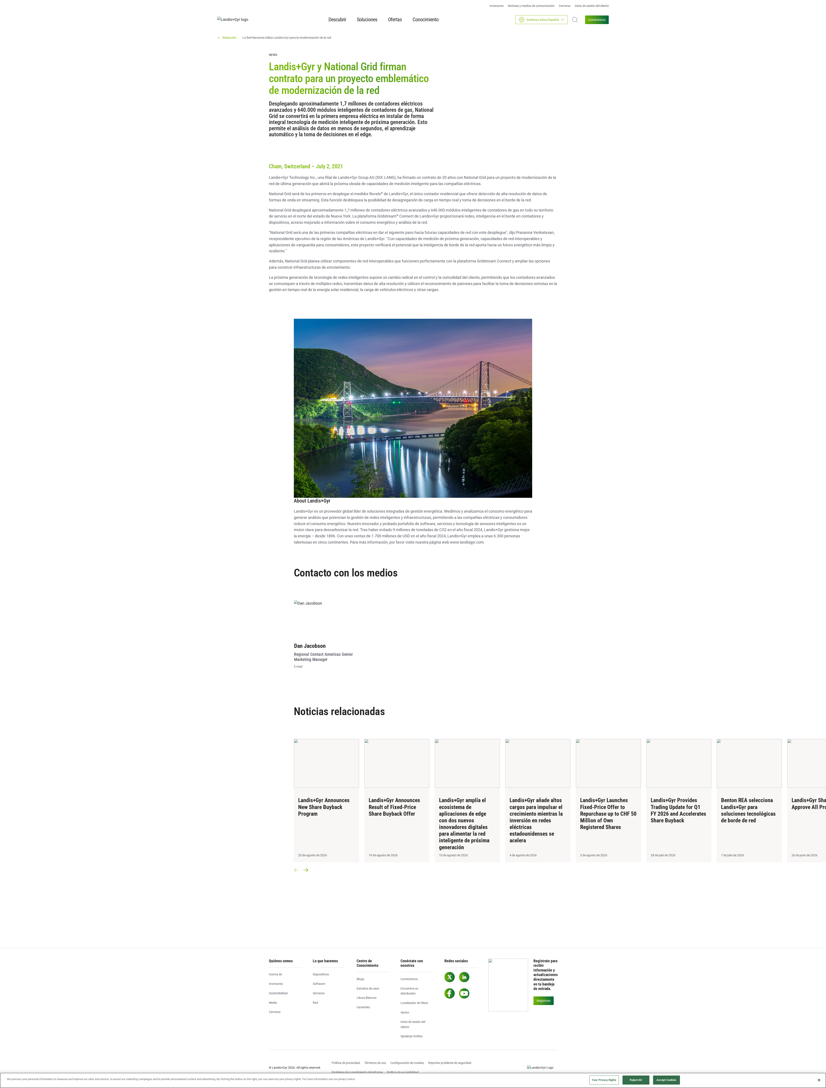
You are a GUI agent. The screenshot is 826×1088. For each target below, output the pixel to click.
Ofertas (395, 20)
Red (315, 1002)
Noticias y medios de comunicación (531, 6)
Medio (273, 1002)
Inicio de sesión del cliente (592, 6)
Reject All (636, 1080)
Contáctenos (597, 19)
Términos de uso (375, 1063)
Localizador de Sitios (414, 1003)
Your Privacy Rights (604, 1080)
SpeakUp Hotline (411, 1036)
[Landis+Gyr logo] (234, 20)
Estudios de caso (368, 988)
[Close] (819, 1080)
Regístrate (543, 1000)
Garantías (363, 1007)
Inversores (497, 6)
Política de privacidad (346, 1063)
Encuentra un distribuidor (409, 991)
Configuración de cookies (407, 1063)
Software (319, 983)
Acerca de (275, 974)
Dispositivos (321, 974)
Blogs (360, 979)
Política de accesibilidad (403, 1072)
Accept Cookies (666, 1080)
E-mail (298, 666)
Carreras (564, 6)
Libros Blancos (366, 997)
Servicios (319, 993)
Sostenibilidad (278, 993)
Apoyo (405, 1012)
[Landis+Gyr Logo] (542, 1067)
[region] (413, 1080)
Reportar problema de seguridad (449, 1063)
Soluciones (367, 20)
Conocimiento (426, 20)
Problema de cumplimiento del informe (357, 1072)
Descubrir (337, 20)
